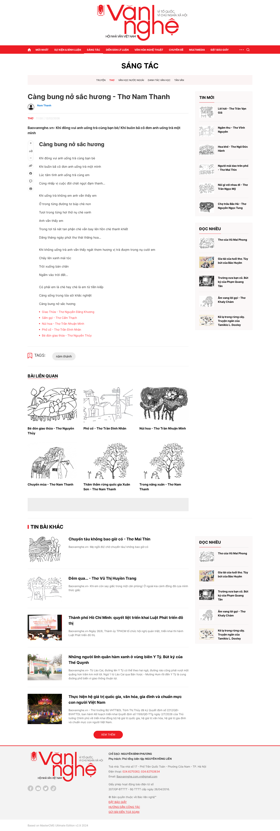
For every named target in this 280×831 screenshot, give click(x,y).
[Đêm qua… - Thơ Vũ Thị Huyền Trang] (45, 588)
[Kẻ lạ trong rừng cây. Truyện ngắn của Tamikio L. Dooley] (206, 320)
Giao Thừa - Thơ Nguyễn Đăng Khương (68, 312)
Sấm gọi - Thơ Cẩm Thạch (59, 318)
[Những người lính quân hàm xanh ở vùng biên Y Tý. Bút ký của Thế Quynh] (45, 667)
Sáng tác (93, 49)
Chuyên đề (176, 49)
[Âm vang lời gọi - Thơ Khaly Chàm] (206, 301)
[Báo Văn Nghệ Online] (140, 23)
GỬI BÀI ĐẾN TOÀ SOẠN (124, 811)
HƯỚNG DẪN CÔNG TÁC (124, 807)
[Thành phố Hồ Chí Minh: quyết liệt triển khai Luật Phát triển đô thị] (45, 627)
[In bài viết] (31, 189)
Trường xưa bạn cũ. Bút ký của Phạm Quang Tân (233, 282)
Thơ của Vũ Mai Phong (232, 239)
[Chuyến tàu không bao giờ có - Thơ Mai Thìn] (45, 549)
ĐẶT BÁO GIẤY (118, 802)
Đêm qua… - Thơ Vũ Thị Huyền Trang (102, 578)
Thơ (111, 80)
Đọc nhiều (210, 229)
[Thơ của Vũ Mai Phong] (206, 243)
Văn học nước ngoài (131, 80)
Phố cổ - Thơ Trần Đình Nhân (61, 329)
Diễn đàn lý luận (117, 49)
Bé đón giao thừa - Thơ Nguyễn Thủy (67, 335)
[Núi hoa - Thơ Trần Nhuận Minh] (164, 404)
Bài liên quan (43, 375)
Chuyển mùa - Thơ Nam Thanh (50, 484)
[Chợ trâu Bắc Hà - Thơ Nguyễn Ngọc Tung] (206, 207)
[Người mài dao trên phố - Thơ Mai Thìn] (206, 169)
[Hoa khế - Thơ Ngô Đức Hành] (206, 150)
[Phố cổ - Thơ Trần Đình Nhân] (108, 404)
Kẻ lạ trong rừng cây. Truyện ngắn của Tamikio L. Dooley (231, 321)
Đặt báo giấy (220, 49)
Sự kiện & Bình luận (67, 49)
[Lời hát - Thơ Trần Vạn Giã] (206, 112)
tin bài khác (46, 527)
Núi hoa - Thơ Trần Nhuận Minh (63, 323)
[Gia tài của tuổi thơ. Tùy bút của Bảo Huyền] (206, 262)
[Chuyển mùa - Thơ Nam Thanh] (52, 460)
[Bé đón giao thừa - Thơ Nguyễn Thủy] (52, 404)
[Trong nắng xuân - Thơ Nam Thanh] (164, 460)
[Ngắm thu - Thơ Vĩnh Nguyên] (206, 131)
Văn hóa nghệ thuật (148, 49)
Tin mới (206, 97)
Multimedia (197, 49)
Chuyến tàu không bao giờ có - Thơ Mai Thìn (109, 539)
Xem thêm (108, 734)
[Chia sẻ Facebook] (31, 173)
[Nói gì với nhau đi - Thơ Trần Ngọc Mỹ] (206, 188)
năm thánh (64, 356)
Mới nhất (42, 49)
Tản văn (179, 80)
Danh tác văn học (159, 80)
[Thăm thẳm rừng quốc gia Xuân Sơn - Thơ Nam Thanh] (108, 460)
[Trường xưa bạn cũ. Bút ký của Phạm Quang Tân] (206, 281)
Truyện (101, 80)
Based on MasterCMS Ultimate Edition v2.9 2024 (58, 825)
